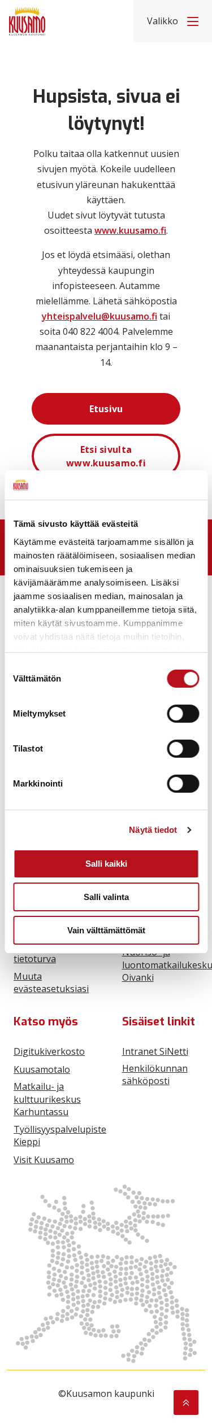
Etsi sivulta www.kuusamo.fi (106, 456)
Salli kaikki (106, 863)
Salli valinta (106, 897)
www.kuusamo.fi (130, 230)
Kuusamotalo (42, 1069)
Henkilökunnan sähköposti (155, 1074)
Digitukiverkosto (49, 1051)
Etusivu (106, 409)
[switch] (183, 714)
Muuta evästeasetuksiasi (51, 982)
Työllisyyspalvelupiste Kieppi (60, 1135)
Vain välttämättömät (106, 930)
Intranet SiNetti (155, 1051)
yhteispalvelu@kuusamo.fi (99, 316)
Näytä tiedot (153, 830)
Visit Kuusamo (44, 1160)
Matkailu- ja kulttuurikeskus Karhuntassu (47, 1099)
